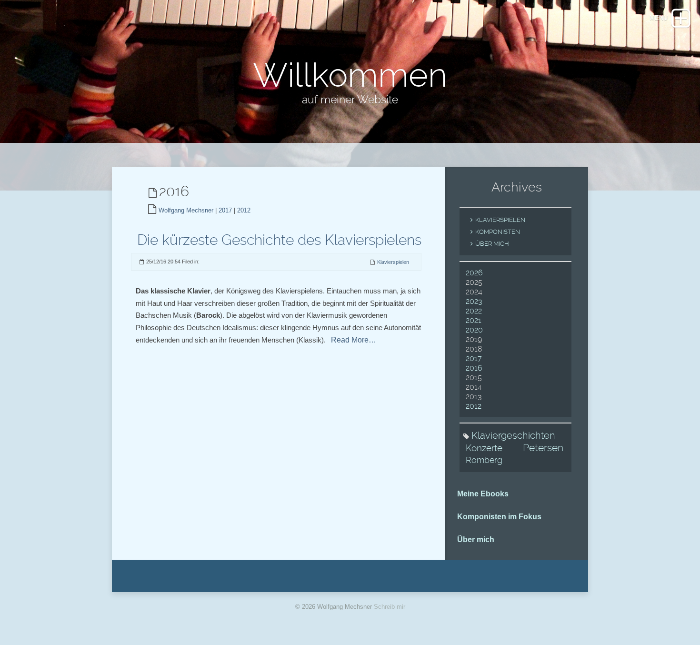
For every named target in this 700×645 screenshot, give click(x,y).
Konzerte (484, 448)
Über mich (492, 243)
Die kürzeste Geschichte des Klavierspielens (279, 240)
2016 (474, 368)
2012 (243, 210)
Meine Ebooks (483, 494)
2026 (474, 272)
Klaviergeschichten (513, 435)
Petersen (543, 448)
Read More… (353, 340)
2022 (474, 310)
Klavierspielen (393, 262)
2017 (225, 210)
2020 (474, 329)
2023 (474, 301)
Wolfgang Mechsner (186, 210)
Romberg (484, 460)
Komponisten (497, 231)
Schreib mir (389, 606)
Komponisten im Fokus (499, 517)
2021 (473, 320)
